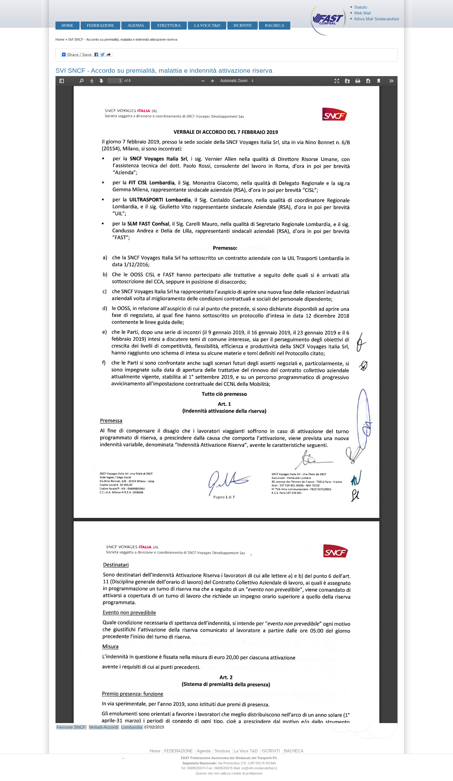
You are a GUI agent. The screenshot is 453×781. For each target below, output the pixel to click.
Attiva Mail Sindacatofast (376, 19)
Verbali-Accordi (103, 727)
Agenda (136, 25)
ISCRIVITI (242, 25)
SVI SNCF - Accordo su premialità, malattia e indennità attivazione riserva (163, 70)
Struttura (169, 25)
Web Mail (362, 13)
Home (67, 25)
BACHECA (274, 25)
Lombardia (131, 727)
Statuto (360, 7)
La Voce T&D (207, 25)
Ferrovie (64, 727)
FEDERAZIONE (100, 25)
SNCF (80, 727)
